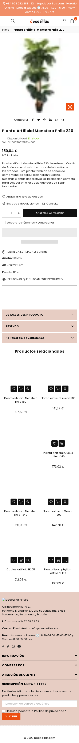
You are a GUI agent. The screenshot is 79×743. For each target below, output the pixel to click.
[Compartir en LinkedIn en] (50, 120)
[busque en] (12, 21)
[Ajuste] (64, 21)
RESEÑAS (12, 326)
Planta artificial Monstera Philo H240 (20, 513)
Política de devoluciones (24, 338)
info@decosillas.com (49, 3)
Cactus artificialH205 (21, 569)
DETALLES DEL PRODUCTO (24, 315)
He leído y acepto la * (36, 711)
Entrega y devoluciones (22, 204)
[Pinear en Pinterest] (44, 120)
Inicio (5, 29)
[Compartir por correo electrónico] (62, 120)
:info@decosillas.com (45, 628)
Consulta (52, 204)
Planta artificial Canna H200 (58, 513)
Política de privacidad (49, 711)
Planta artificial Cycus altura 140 (58, 454)
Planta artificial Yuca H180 (58, 398)
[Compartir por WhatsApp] (56, 120)
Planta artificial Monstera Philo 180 (20, 400)
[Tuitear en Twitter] (38, 120)
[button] (39, 232)
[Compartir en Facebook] (32, 120)
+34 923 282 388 (17, 3)
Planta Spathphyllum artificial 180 (58, 571)
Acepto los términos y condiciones (31, 223)
